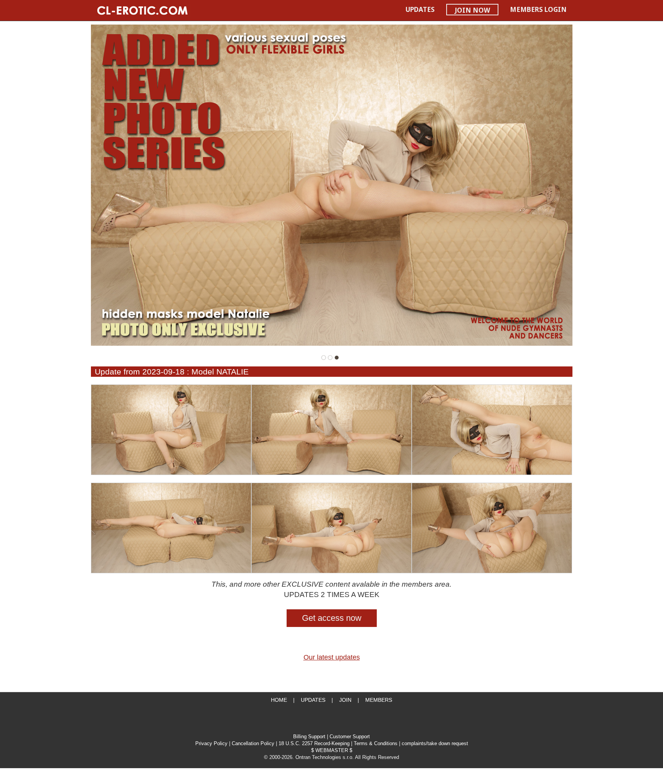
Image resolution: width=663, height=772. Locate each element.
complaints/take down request (435, 743)
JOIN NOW (472, 10)
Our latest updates (331, 657)
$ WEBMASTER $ (331, 750)
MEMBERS (378, 700)
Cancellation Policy (253, 743)
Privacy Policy (211, 743)
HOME (279, 700)
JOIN (345, 700)
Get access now (331, 618)
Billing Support (309, 736)
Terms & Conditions (375, 743)
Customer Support (350, 736)
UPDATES (420, 9)
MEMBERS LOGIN (538, 9)
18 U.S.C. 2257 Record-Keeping (314, 743)
